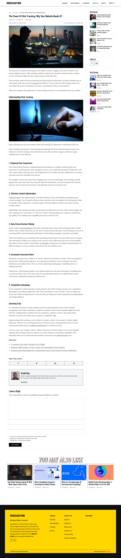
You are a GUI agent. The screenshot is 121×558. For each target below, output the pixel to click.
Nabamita (99, 27)
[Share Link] (18, 363)
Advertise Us (68, 530)
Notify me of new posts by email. (20, 440)
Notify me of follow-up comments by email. (23, 438)
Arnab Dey (12, 20)
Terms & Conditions (70, 538)
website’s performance (38, 325)
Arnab (98, 111)
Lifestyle (95, 3)
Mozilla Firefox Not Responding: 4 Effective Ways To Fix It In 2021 (100, 483)
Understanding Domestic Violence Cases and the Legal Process (104, 16)
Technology (86, 3)
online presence (62, 335)
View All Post (24, 382)
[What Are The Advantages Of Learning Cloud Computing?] (73, 472)
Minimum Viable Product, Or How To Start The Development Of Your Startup (38, 347)
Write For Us (68, 527)
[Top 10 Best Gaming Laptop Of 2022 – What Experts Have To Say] (19, 472)
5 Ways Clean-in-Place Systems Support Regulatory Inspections (103, 32)
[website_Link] (92, 63)
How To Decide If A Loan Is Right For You (104, 39)
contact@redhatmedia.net (26, 536)
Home (10, 12)
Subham (98, 35)
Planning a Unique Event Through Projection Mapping (104, 24)
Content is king (14, 198)
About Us (67, 519)
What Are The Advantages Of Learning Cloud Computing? (71, 483)
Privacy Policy (68, 534)
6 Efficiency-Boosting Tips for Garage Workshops (104, 47)
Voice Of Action (17, 551)
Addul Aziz (99, 80)
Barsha (98, 19)
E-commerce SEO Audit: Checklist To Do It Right (28, 344)
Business (64, 3)
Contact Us (67, 523)
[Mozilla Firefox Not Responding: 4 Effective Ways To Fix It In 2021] (101, 472)
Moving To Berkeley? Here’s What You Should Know (104, 92)
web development (26, 228)
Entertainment (75, 3)
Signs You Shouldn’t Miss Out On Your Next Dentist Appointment (104, 77)
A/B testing (44, 243)
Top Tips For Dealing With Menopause (104, 108)
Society (103, 3)
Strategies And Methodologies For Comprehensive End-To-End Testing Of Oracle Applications (44, 350)
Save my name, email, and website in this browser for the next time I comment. (28, 436)
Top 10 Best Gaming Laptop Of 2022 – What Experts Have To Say (19, 483)
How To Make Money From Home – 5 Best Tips (104, 84)
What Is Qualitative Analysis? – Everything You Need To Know (45, 483)
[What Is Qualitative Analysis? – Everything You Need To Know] (46, 472)
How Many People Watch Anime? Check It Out (104, 100)
